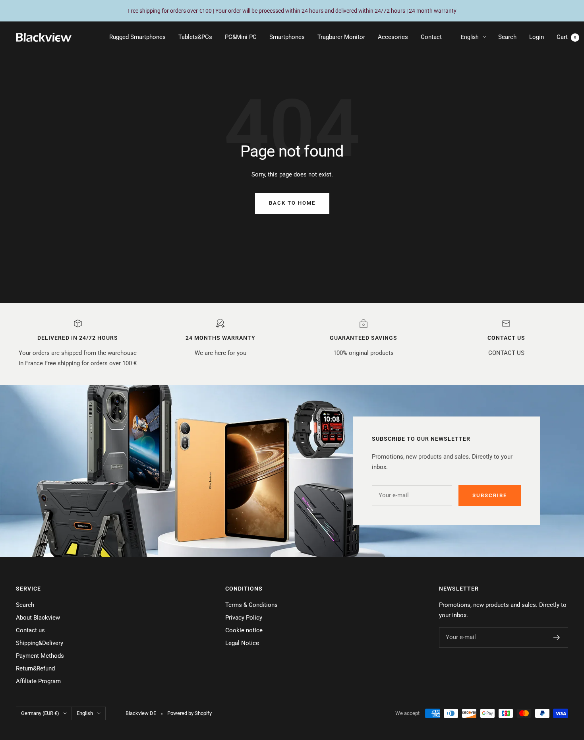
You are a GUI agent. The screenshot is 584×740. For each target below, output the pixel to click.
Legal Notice (242, 643)
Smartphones (287, 37)
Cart (566, 37)
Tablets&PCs (195, 37)
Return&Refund (35, 668)
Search (507, 37)
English (470, 37)
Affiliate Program (38, 681)
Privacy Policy (243, 617)
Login (536, 37)
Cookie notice (244, 630)
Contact (431, 37)
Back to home (292, 203)
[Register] (556, 637)
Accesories (393, 37)
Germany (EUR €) (40, 713)
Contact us (30, 630)
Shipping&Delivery (39, 643)
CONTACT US (506, 352)
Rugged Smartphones (137, 37)
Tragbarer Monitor (341, 37)
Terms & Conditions (251, 604)
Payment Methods (40, 655)
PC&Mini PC (241, 37)
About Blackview (38, 617)
